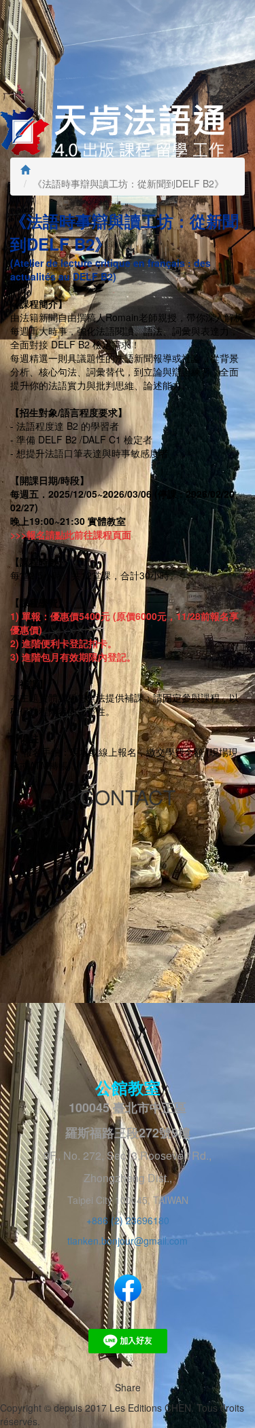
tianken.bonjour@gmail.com (127, 1240)
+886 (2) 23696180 (127, 1220)
